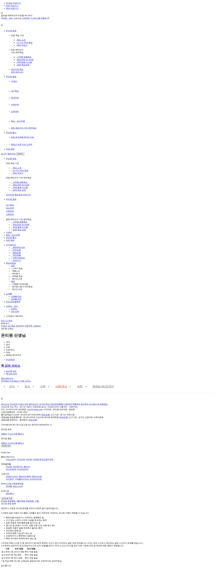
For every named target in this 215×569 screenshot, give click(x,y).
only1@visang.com (35, 409)
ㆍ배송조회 (16, 253)
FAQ (3, 321)
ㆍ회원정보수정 (18, 247)
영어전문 (15, 98)
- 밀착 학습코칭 (22, 65)
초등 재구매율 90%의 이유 (22, 137)
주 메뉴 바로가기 (13, 3)
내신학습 (15, 91)
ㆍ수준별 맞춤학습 (19, 182)
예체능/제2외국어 (103, 386)
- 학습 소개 (21, 40)
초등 (13, 266)
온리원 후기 (11, 133)
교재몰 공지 (16, 299)
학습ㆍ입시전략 (18, 121)
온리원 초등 (11, 31)
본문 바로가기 (12, 6)
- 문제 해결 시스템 (24, 62)
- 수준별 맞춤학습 (23, 57)
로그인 (4, 154)
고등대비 (15, 111)
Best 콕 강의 (11, 371)
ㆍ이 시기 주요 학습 (19, 170)
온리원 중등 (11, 77)
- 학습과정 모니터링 (24, 60)
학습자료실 (11, 263)
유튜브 (44, 18)
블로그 (21, 434)
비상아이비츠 (36, 479)
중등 (13, 281)
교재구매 (17, 18)
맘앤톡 (9, 486)
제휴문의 (76, 404)
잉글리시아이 (12, 476)
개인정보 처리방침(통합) (53, 404)
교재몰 (9, 294)
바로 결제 (10, 149)
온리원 (9, 467)
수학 (42, 386)
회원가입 (11, 154)
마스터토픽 (11, 469)
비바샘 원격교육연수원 (43, 459)
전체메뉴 (20, 154)
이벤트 (14, 309)
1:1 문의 (8, 321)
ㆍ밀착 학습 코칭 (18, 190)
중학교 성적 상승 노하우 (21, 144)
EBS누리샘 (37, 476)
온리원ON (10, 360)
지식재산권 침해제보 (98, 404)
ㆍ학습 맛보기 (17, 173)
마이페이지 (11, 245)
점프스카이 (18, 486)
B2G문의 (85, 404)
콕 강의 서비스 (10, 365)
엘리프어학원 (25, 476)
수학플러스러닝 (22, 479)
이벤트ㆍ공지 (7, 18)
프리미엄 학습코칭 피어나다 (18, 195)
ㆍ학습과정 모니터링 (20, 185)
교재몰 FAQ (16, 296)
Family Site (6, 446)
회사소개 (5, 404)
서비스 (22, 381)
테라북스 (10, 493)
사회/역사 (61, 386)
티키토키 (10, 479)
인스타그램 (35, 18)
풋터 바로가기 (12, 8)
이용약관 (68, 404)
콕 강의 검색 (11, 374)
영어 (27, 386)
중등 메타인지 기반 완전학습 (23, 128)
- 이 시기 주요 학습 (24, 43)
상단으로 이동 (7, 498)
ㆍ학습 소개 (16, 168)
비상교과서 (11, 459)
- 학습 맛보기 (21, 45)
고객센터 (26, 18)
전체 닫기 (5, 323)
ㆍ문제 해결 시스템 (19, 187)
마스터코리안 (23, 469)
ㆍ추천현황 (16, 255)
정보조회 (45, 415)
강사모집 (13, 404)
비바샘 (29, 459)
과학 (79, 386)
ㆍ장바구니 (16, 260)
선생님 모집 (23, 404)
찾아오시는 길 (35, 404)
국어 (12, 386)
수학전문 (15, 105)
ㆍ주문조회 (16, 250)
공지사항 (15, 311)
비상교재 (21, 459)
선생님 (14, 81)
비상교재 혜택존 (13, 302)
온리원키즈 (18, 467)
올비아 (27, 467)
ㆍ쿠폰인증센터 (18, 258)
